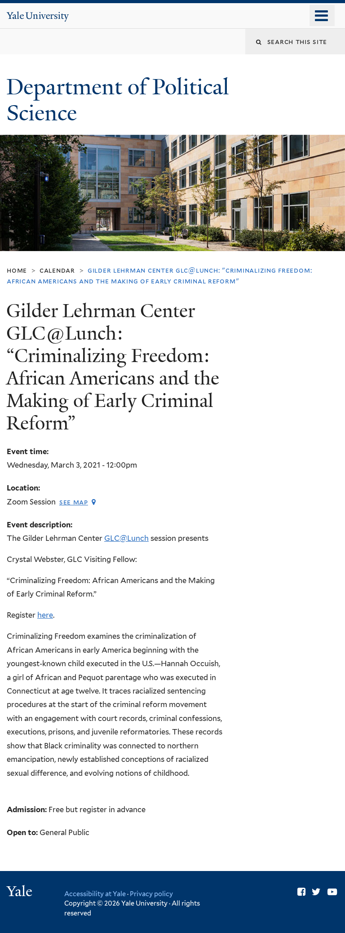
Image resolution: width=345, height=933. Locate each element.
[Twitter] (316, 892)
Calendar (57, 270)
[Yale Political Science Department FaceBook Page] (301, 892)
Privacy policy (151, 894)
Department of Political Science (117, 100)
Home (17, 270)
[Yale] (21, 892)
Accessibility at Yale (95, 894)
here (45, 614)
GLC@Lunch (126, 538)
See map (73, 502)
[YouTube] (332, 892)
